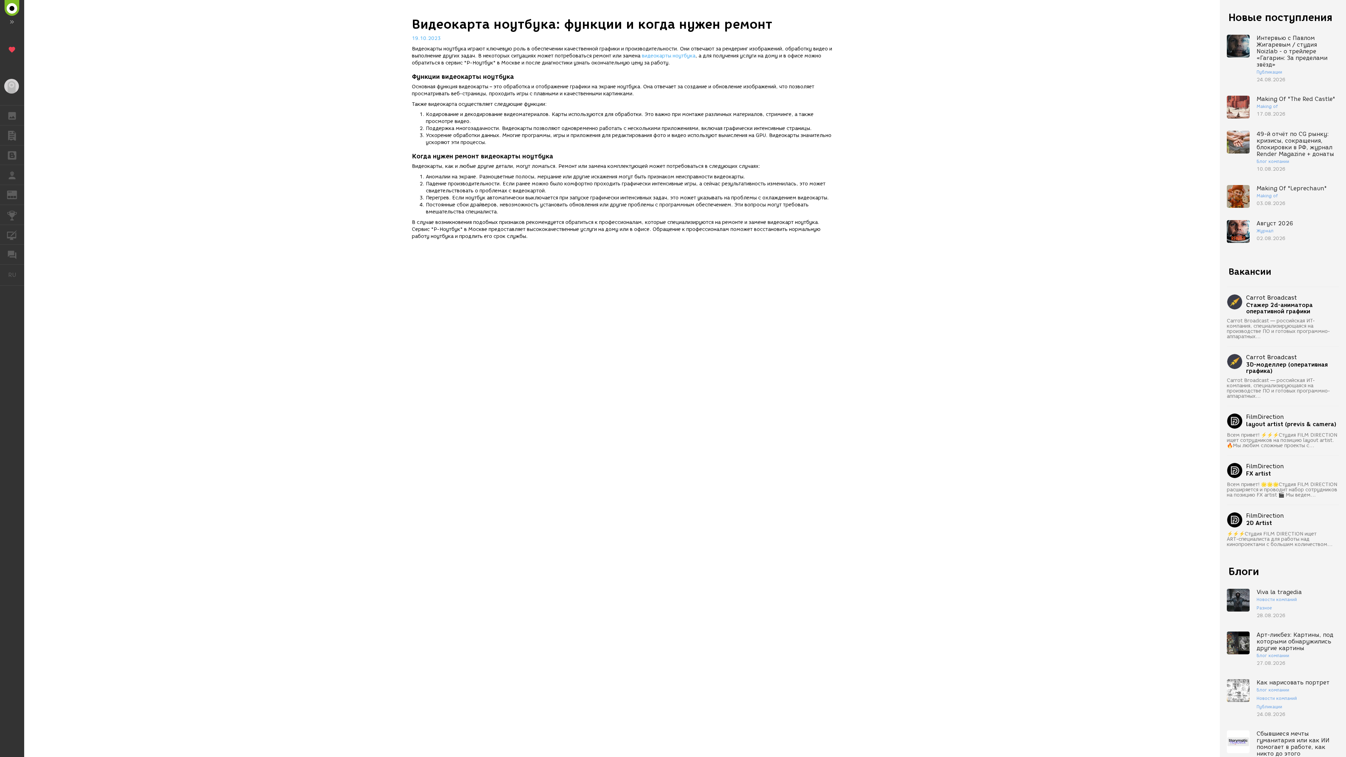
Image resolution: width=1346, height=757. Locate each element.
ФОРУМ (12, 254)
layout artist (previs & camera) (1291, 424)
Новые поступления (1280, 17)
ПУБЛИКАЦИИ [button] (12, 135)
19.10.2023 (426, 38)
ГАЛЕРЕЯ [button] (12, 115)
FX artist (1258, 474)
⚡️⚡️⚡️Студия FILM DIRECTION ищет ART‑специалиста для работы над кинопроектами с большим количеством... (1280, 539)
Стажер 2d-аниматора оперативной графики (1279, 308)
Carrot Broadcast (1271, 297)
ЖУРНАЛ (16, 194)
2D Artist (1259, 523)
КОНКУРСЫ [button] (12, 215)
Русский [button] (16, 274)
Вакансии (1250, 271)
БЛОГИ (12, 155)
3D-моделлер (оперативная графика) (1287, 368)
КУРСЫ (12, 235)
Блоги (1244, 571)
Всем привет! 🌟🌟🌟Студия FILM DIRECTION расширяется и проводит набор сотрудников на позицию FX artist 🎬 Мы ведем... (1282, 490)
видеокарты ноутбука (668, 56)
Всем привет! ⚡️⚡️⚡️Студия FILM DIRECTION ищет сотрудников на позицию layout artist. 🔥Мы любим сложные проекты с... (1282, 440)
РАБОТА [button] (12, 175)
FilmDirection (1265, 417)
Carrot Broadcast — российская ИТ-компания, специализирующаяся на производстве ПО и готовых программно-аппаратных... (1278, 328)
